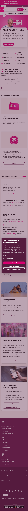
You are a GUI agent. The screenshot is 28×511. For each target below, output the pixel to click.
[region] (14, 255)
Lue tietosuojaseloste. (8, 258)
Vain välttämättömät (14, 266)
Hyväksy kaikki (14, 262)
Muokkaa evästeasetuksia (14, 269)
